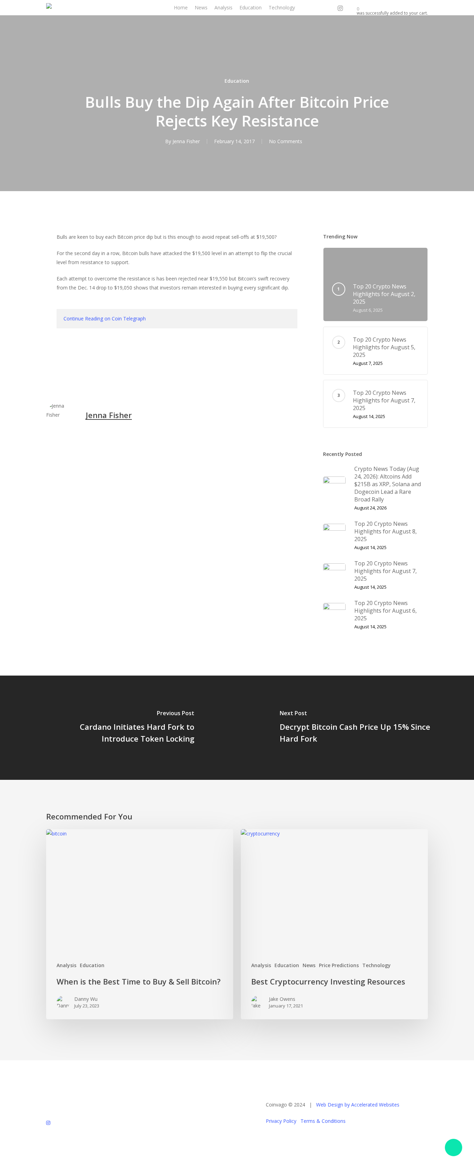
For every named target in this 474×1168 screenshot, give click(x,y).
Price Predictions (339, 965)
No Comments (285, 141)
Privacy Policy (281, 1121)
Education (237, 80)
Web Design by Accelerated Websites (357, 1104)
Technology (376, 965)
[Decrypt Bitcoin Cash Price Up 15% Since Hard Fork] (355, 728)
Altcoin (57, 368)
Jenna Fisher (186, 141)
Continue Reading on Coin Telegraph (105, 318)
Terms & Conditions (323, 1121)
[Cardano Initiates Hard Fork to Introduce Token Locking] (118, 728)
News (309, 965)
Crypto (82, 368)
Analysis (66, 965)
